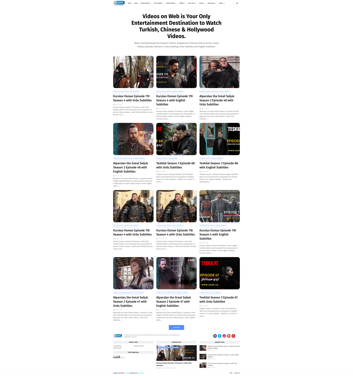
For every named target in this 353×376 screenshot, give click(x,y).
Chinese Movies (117, 348)
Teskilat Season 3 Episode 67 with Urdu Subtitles (218, 299)
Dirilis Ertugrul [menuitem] (170, 3)
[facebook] (215, 336)
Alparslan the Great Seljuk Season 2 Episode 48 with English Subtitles (130, 167)
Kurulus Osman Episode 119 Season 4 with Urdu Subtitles (132, 98)
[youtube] (229, 336)
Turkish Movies (117, 346)
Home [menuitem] (129, 3)
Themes (127, 373)
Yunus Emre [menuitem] (191, 3)
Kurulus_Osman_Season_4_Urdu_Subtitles (126, 91)
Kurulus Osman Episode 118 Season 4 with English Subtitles (217, 234)
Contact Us (237, 373)
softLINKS (141, 373)
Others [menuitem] (221, 3)
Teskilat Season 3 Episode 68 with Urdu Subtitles (175, 165)
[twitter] (219, 336)
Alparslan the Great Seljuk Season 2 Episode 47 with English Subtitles (173, 301)
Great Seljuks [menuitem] (158, 3)
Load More (176, 327)
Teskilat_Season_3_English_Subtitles (211, 158)
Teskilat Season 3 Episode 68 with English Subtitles (218, 165)
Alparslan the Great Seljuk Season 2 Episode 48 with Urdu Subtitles (216, 100)
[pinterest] (233, 336)
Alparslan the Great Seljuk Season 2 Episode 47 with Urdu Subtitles (130, 301)
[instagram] (224, 336)
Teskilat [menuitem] (181, 3)
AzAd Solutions (162, 368)
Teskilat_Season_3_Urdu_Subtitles (167, 158)
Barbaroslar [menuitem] (211, 3)
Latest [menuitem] (136, 3)
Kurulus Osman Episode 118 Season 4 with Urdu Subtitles (132, 232)
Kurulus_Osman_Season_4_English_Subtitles (170, 91)
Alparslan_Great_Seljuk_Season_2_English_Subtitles (129, 158)
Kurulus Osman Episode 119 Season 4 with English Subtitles (174, 100)
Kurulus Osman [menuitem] (145, 3)
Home (231, 373)
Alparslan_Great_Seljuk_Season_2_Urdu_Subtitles (214, 91)
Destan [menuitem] (201, 3)
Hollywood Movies (139, 346)
